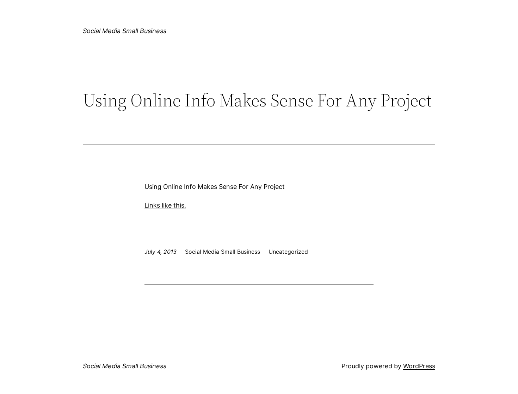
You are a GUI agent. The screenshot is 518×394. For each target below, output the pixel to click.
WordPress (419, 366)
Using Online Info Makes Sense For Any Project (214, 186)
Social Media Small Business (124, 31)
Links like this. (165, 205)
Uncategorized (288, 251)
